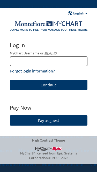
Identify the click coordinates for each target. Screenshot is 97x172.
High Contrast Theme (48, 140)
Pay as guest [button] (48, 120)
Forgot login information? (32, 70)
